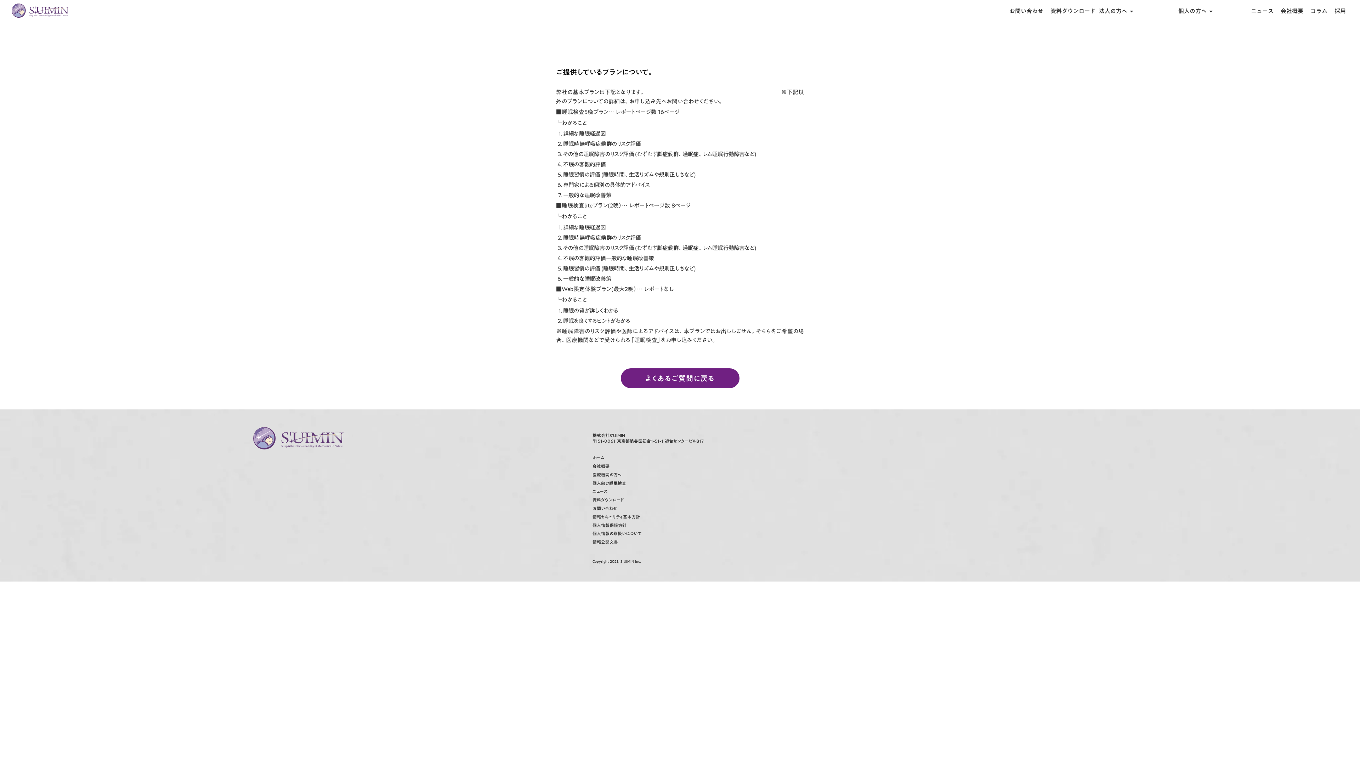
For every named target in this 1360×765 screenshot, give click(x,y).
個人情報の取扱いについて (617, 534)
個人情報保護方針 (610, 525)
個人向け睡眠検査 (609, 483)
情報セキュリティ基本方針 (616, 517)
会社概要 (1292, 11)
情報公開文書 (605, 542)
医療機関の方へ (607, 475)
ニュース (1262, 11)
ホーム (598, 458)
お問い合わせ (1026, 11)
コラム (1318, 11)
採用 (1340, 11)
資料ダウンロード (1072, 11)
